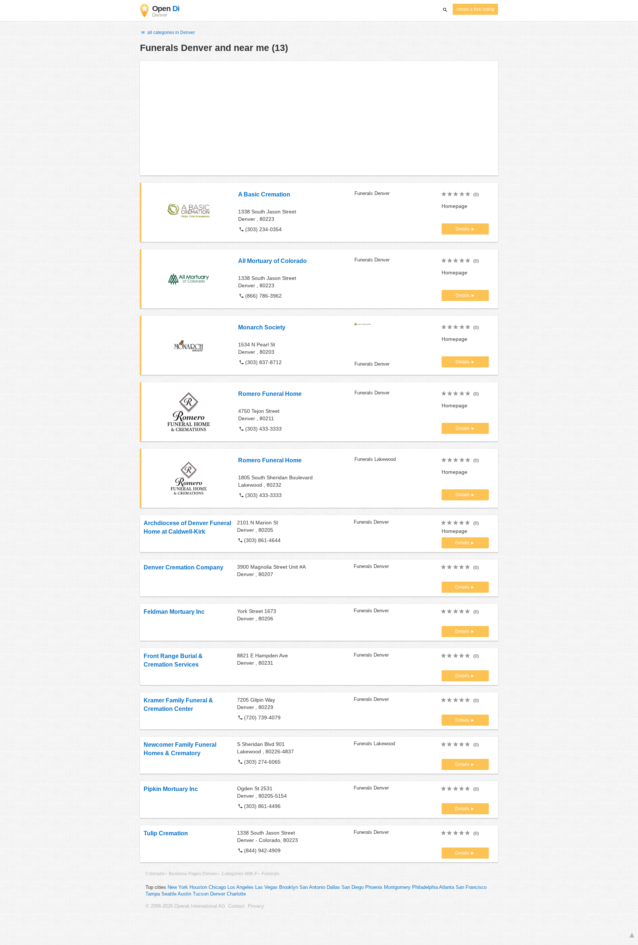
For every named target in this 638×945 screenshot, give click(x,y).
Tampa (152, 894)
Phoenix (374, 887)
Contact (236, 906)
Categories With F (239, 873)
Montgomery (397, 887)
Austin (184, 894)
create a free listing (475, 9)
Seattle (168, 894)
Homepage (454, 206)
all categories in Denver (170, 32)
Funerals (270, 873)
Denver (217, 894)
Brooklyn (288, 887)
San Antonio (312, 887)
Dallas (333, 887)
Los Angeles (240, 887)
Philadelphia (425, 887)
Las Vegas (266, 887)
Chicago (217, 887)
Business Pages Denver (193, 873)
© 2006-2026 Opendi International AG (185, 906)
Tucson (201, 894)
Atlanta (446, 887)
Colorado (154, 873)
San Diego (353, 887)
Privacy (256, 906)
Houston (198, 887)
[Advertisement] (319, 118)
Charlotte (236, 894)
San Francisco (471, 887)
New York (178, 887)
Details (463, 229)
